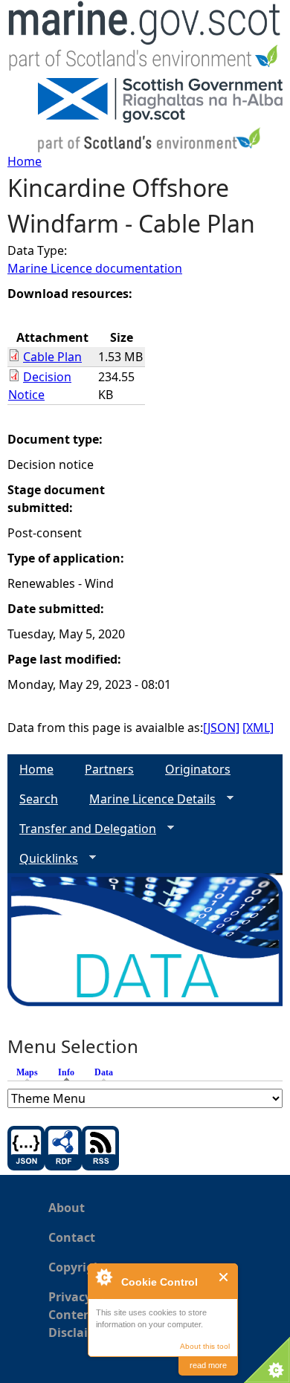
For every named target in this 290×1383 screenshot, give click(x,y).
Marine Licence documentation (94, 268)
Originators (198, 769)
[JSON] (221, 727)
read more (208, 1365)
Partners (109, 769)
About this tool (205, 1346)
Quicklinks (42, 858)
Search (38, 799)
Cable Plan (52, 357)
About (66, 1207)
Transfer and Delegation (81, 829)
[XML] (258, 727)
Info (70, 1072)
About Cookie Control (103, 1276)
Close (224, 1277)
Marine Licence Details (146, 799)
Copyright (77, 1267)
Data (103, 1072)
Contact (71, 1237)
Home (24, 161)
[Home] (145, 39)
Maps (27, 1072)
